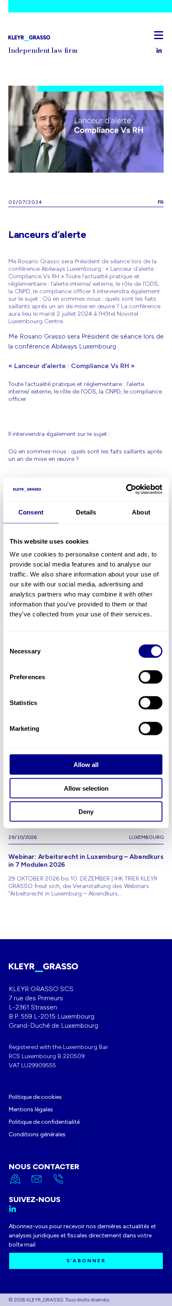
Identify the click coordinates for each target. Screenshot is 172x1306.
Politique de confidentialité (44, 1121)
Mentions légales (31, 1109)
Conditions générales (37, 1134)
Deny (86, 811)
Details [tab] (86, 511)
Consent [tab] (30, 511)
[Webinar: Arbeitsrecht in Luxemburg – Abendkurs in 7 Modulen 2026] (86, 862)
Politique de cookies (35, 1097)
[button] (159, 35)
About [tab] (141, 511)
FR (161, 202)
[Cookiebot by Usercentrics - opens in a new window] (125, 489)
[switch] (150, 677)
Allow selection (86, 788)
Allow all (86, 764)
